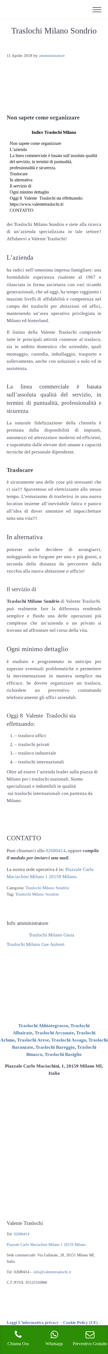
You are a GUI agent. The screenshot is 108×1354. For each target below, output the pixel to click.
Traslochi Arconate (54, 1032)
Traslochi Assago (68, 1040)
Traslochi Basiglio (63, 1054)
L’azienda (18, 149)
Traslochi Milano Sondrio (47, 888)
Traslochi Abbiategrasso (43, 1025)
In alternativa (21, 180)
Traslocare (19, 173)
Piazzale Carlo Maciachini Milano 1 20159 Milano (46, 1245)
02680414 (56, 850)
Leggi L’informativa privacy (33, 1322)
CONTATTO (22, 210)
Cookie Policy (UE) (80, 1322)
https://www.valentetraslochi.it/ (37, 204)
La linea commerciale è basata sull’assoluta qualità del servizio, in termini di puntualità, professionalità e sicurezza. (53, 161)
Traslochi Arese (33, 1040)
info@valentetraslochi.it (52, 1272)
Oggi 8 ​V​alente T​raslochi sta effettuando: (46, 198)
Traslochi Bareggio (55, 1047)
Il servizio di (20, 186)
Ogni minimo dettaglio (29, 192)
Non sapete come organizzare (35, 143)
